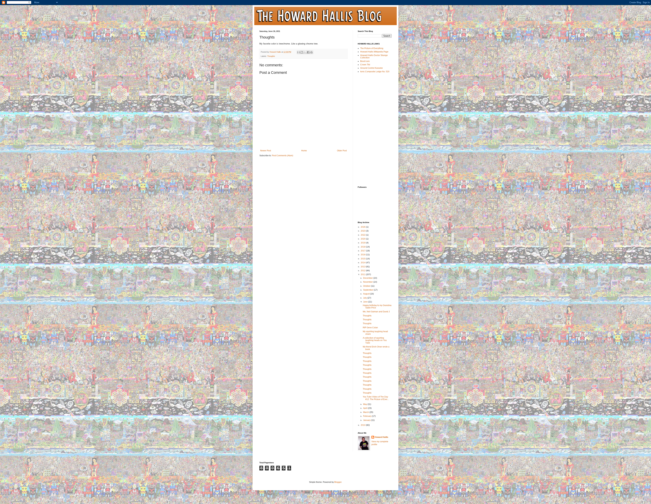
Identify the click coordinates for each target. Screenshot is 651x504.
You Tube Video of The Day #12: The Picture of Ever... (376, 398)
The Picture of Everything (371, 48)
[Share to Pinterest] (311, 52)
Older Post (342, 150)
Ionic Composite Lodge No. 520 (374, 71)
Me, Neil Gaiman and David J (376, 311)
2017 (363, 251)
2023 (363, 231)
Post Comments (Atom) (282, 155)
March (366, 412)
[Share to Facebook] (308, 52)
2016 (363, 254)
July (365, 298)
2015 (363, 259)
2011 (363, 274)
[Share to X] (305, 52)
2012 (363, 270)
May (365, 404)
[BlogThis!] (301, 52)
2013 (363, 266)
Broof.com (365, 61)
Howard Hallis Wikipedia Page (374, 52)
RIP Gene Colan (370, 327)
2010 (363, 425)
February (367, 416)
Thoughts (271, 56)
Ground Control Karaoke (371, 68)
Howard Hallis (381, 437)
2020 (363, 239)
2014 (363, 262)
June (365, 302)
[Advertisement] (371, 129)
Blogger (337, 482)
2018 (363, 247)
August (366, 294)
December (368, 278)
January (367, 420)
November (368, 282)
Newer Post (265, 150)
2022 (363, 235)
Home (304, 150)
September (368, 290)
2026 (363, 227)
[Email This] (298, 52)
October (367, 286)
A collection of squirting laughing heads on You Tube (375, 340)
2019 (363, 243)
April (365, 408)
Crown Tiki (365, 64)
